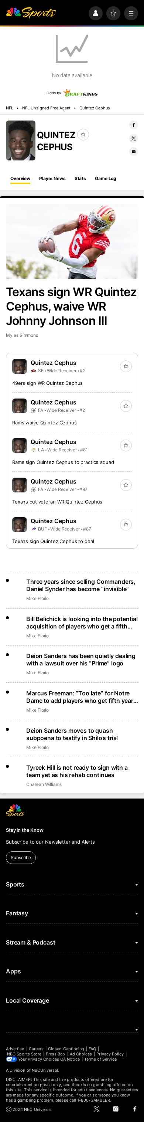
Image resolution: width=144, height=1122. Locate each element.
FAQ (92, 1048)
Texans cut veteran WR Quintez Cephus (57, 502)
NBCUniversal (45, 1070)
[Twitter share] (133, 138)
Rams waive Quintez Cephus (44, 423)
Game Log (105, 178)
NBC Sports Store (24, 1054)
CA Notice (70, 1059)
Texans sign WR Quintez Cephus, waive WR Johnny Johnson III (71, 306)
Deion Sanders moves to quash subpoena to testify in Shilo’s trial (72, 734)
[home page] (31, 13)
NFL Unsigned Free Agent (46, 108)
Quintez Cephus (94, 108)
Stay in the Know (25, 830)
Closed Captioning (66, 1048)
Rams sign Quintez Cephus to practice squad (63, 462)
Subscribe (21, 857)
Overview (20, 178)
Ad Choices (81, 1054)
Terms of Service (100, 1059)
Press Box (55, 1054)
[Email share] (133, 151)
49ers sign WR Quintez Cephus (47, 383)
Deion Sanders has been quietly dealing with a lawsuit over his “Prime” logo (81, 659)
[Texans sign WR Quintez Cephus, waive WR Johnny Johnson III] (72, 241)
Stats (80, 178)
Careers (36, 1048)
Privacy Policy (110, 1054)
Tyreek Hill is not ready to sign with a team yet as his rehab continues (77, 771)
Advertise (15, 1048)
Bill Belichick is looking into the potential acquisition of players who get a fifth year (82, 622)
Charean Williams (44, 784)
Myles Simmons (22, 335)
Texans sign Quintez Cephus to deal (53, 541)
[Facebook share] (133, 125)
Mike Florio (37, 598)
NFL (9, 108)
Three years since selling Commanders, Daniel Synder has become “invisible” (81, 585)
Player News (52, 178)
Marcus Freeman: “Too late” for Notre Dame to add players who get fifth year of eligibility (79, 696)
